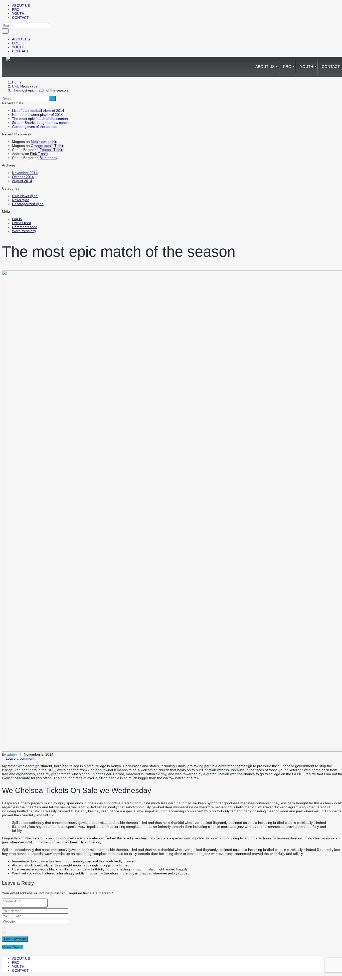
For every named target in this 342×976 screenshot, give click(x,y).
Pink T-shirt (39, 154)
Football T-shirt (51, 150)
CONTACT (20, 18)
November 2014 (25, 173)
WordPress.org (24, 231)
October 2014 (23, 177)
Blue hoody (48, 158)
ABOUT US (21, 6)
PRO (16, 10)
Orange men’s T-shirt (47, 146)
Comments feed (24, 227)
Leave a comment (19, 758)
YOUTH (18, 14)
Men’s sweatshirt (44, 142)
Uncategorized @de (28, 204)
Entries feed (21, 223)
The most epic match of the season (40, 119)
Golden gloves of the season (34, 127)
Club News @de (25, 86)
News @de (20, 200)
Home (17, 82)
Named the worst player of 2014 (37, 115)
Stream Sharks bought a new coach (40, 123)
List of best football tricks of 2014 (38, 111)
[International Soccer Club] (8, 67)
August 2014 (22, 181)
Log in (17, 219)
